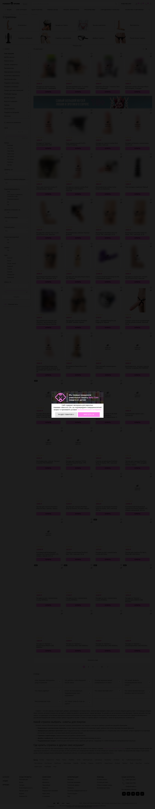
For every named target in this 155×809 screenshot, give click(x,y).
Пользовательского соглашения (89, 410)
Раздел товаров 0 (66, 414)
